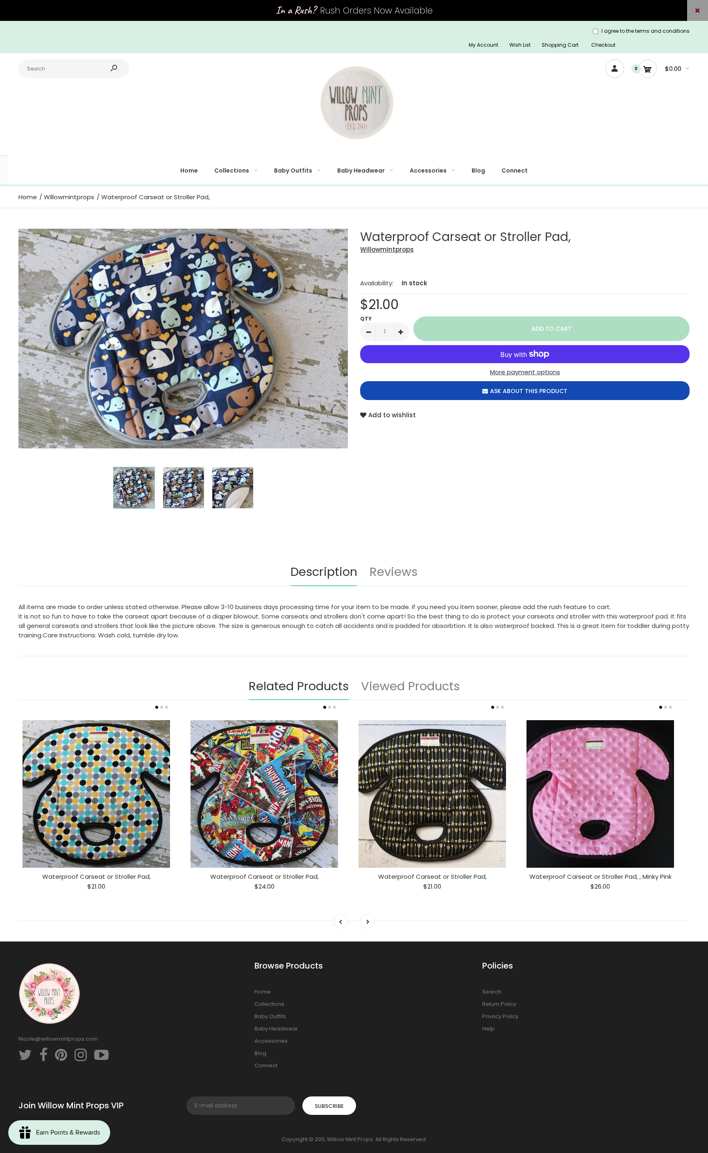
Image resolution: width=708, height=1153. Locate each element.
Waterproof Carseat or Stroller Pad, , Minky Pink (600, 876)
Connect (265, 1065)
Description (323, 572)
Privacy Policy (500, 1016)
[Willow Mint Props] (354, 144)
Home (262, 992)
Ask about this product (528, 391)
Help (488, 1028)
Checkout (603, 44)
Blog (260, 1053)
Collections (269, 1004)
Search (492, 992)
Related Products (299, 686)
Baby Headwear (276, 1028)
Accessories (271, 1041)
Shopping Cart (560, 44)
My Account (483, 44)
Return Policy (499, 1004)
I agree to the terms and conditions (645, 30)
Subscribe (329, 1106)
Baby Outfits (270, 1016)
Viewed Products (410, 686)
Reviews (394, 572)
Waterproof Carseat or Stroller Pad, (96, 876)
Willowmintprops (387, 249)
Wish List (520, 44)
